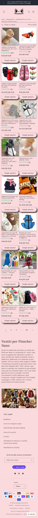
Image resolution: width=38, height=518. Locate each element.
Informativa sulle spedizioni (14, 514)
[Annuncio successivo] (35, 3)
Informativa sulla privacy (22, 505)
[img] (6, 53)
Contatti (6, 436)
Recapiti (27, 508)
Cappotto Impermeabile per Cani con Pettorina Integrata (9, 85)
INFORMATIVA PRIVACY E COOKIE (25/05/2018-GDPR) (15, 442)
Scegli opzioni (10, 60)
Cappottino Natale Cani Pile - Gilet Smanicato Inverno (9, 309)
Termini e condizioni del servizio (20, 511)
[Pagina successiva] (32, 330)
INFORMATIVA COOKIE (11, 447)
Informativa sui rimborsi (16, 508)
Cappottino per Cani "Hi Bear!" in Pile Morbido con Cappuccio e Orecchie (10, 234)
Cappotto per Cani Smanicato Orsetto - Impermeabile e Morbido (27, 121)
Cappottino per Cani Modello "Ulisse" (26, 159)
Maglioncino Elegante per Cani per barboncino (10, 197)
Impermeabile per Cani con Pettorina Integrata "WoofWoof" (27, 272)
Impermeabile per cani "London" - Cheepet (9, 271)
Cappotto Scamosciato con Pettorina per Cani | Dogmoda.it (9, 48)
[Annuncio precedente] (3, 3)
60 (27, 330)
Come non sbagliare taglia (13, 424)
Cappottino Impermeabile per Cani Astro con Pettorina (27, 85)
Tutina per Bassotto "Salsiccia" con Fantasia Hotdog (26, 198)
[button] (4, 12)
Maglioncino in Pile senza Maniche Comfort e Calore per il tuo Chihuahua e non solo (10, 122)
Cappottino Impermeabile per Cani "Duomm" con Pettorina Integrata (27, 47)
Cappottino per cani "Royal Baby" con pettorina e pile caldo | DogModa (9, 160)
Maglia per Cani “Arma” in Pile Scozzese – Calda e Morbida (27, 309)
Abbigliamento (10, 19)
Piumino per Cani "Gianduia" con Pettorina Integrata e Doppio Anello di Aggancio (27, 235)
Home (3, 19)
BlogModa (7, 419)
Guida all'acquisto (10, 432)
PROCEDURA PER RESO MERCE (14, 428)
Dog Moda (18, 503)
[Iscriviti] (31, 460)
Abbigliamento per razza (23, 19)
